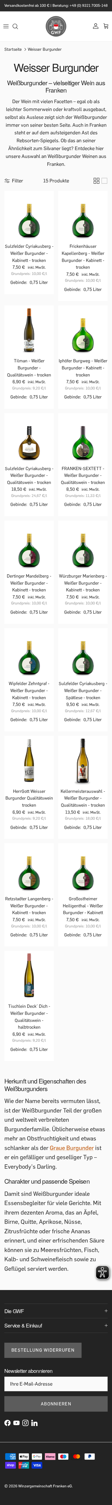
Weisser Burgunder (45, 53)
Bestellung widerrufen (42, 1354)
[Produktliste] (104, 185)
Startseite (13, 53)
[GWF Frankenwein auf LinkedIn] (34, 1427)
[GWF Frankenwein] (56, 31)
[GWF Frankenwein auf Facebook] (7, 1427)
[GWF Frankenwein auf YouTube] (16, 1427)
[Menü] (6, 31)
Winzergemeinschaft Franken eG (45, 1490)
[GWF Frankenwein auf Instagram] (25, 1427)
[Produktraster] (96, 185)
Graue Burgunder (72, 1152)
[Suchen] (18, 31)
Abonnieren (56, 1408)
